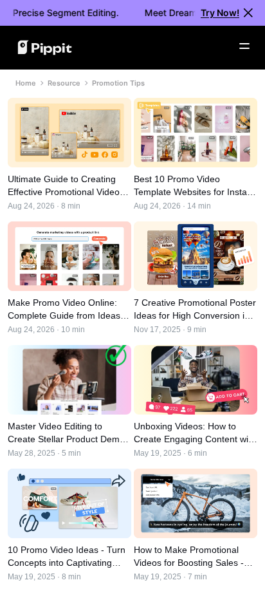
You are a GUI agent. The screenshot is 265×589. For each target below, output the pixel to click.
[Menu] (244, 46)
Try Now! (220, 12)
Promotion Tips (118, 83)
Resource (64, 83)
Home (25, 83)
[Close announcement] (248, 12)
